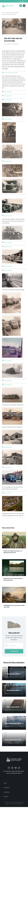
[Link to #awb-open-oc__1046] (20, 5)
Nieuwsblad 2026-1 (14, 674)
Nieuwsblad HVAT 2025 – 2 (14, 723)
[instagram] (20, 1)
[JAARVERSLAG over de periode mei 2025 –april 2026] (14, 588)
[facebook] (18, 1)
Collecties (12, 677)
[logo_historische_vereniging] (7, 4)
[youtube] (23, 1)
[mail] (25, 1)
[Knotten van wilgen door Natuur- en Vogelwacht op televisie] (14, 532)
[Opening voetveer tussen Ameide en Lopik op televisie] (14, 560)
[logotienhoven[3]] (14, 757)
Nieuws (16, 677)
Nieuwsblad (20, 677)
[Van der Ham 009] (14, 19)
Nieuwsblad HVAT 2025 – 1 (14, 740)
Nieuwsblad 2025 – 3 (14, 707)
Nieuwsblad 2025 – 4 (14, 690)
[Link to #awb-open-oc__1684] (24, 5)
